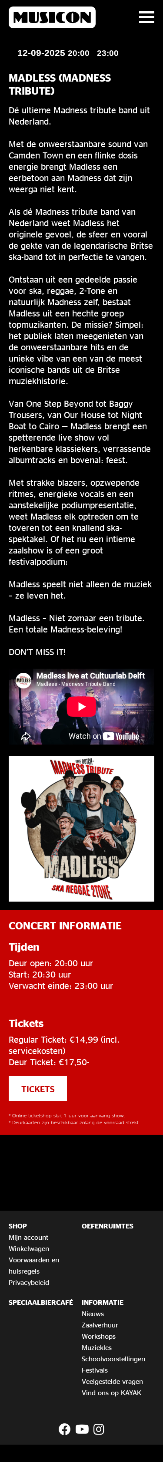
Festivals (95, 1370)
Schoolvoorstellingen (113, 1359)
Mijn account (28, 1237)
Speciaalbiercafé (41, 1302)
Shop (18, 1226)
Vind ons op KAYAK (111, 1392)
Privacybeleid (29, 1282)
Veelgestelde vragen (112, 1381)
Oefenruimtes (107, 1226)
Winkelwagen (29, 1248)
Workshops (99, 1336)
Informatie (102, 1302)
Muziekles (97, 1347)
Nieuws (93, 1313)
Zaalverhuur (100, 1325)
